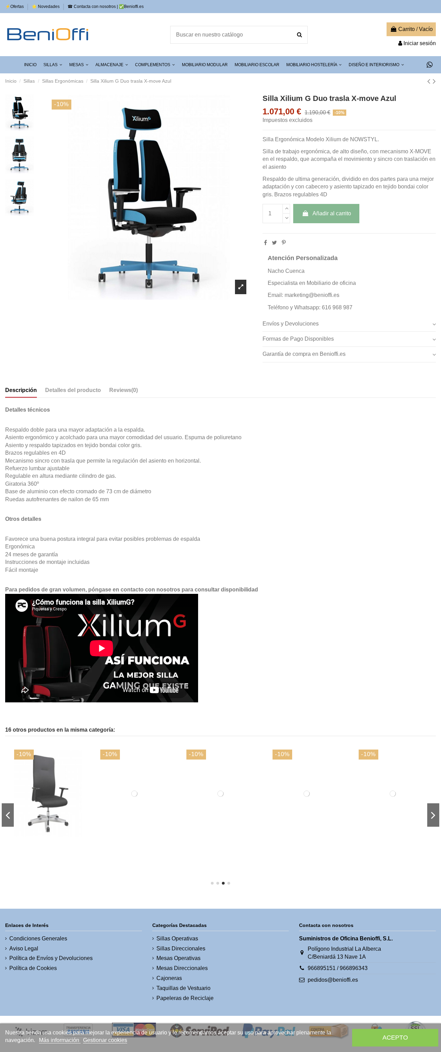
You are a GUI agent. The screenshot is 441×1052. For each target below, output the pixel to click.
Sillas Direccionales (180, 948)
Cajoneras (169, 978)
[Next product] (434, 81)
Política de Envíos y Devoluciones (51, 958)
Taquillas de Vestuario (183, 988)
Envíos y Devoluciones (291, 324)
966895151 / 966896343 (338, 968)
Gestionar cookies (105, 1040)
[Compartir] (265, 243)
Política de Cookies (33, 968)
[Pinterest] (284, 243)
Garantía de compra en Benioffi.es (304, 354)
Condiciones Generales (38, 938)
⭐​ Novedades (46, 6)
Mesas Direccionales (182, 968)
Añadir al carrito (331, 213)
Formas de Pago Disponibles (298, 339)
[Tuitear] (274, 243)
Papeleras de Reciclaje (185, 998)
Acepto (395, 1037)
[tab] (349, 324)
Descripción (21, 390)
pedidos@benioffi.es (333, 980)
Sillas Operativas (177, 938)
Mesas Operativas (178, 958)
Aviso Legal (23, 948)
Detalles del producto (73, 390)
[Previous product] (430, 81)
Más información (60, 1040)
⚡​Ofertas (15, 6)
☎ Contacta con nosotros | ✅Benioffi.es (106, 6)
